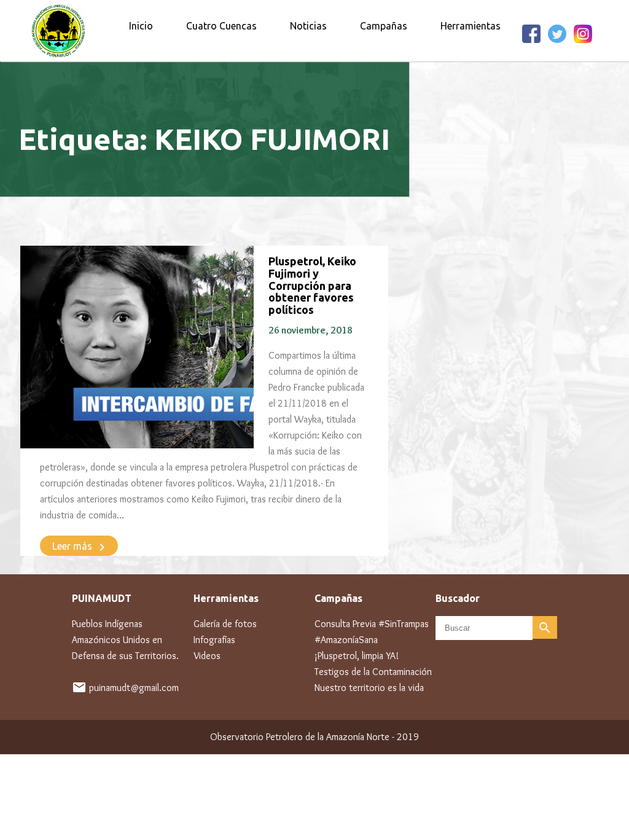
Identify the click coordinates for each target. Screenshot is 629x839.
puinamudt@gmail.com (134, 687)
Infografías (214, 640)
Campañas (383, 25)
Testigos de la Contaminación (373, 671)
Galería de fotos (225, 624)
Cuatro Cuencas (221, 25)
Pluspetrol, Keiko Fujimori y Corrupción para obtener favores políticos (312, 285)
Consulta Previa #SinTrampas (371, 624)
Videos (207, 655)
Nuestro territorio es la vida (369, 687)
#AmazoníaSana (346, 640)
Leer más (80, 547)
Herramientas (470, 25)
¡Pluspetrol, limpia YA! (356, 655)
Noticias (308, 25)
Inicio (141, 25)
